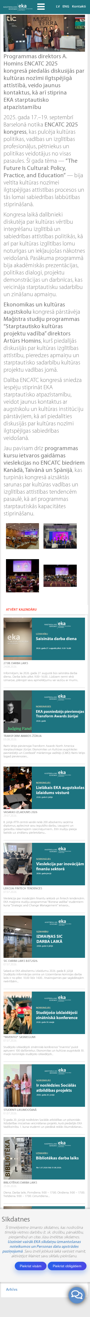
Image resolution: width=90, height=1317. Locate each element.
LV (58, 6)
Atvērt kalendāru (21, 609)
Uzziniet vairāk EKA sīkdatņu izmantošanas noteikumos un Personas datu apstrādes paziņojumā (41, 1247)
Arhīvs (12, 1290)
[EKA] (18, 7)
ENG (65, 6)
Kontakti (79, 6)
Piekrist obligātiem (67, 1266)
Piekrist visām (31, 1266)
